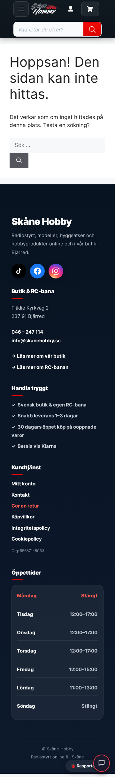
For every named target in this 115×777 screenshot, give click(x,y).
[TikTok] (19, 271)
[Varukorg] (90, 9)
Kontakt (21, 495)
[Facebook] (37, 271)
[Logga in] (70, 9)
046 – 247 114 (27, 332)
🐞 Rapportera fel (88, 765)
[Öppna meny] (21, 9)
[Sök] (19, 160)
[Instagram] (56, 271)
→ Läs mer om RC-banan (40, 367)
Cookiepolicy (27, 539)
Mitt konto (23, 484)
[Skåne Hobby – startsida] (44, 9)
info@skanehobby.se (36, 340)
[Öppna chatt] (101, 763)
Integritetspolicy (31, 528)
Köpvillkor (23, 517)
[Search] (92, 29)
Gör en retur (25, 506)
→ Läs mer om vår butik (38, 356)
